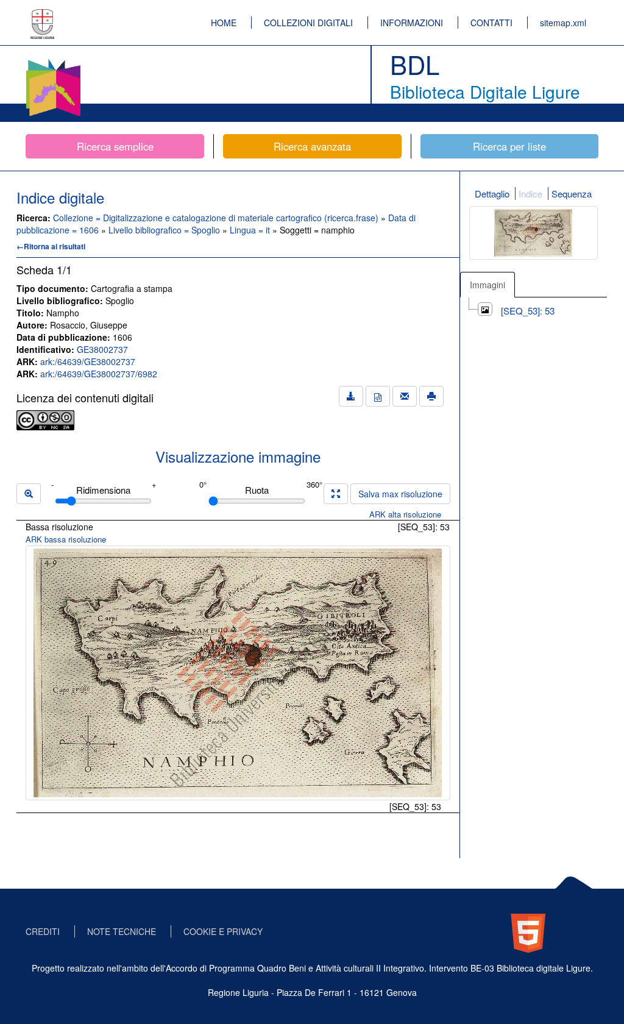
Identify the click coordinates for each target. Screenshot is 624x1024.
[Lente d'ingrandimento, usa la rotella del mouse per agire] (28, 493)
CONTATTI (491, 22)
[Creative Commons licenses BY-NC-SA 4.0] (45, 419)
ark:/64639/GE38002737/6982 (98, 374)
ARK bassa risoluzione (66, 539)
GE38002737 (102, 349)
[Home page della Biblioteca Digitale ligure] (53, 61)
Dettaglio (492, 193)
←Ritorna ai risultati (50, 246)
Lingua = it (251, 230)
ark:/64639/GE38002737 (87, 361)
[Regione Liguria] (42, 15)
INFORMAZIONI (411, 22)
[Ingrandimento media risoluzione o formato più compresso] (336, 493)
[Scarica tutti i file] (351, 396)
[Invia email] (404, 396)
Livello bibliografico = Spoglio (165, 230)
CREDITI (43, 931)
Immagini (487, 285)
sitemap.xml (563, 22)
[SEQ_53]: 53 (528, 310)
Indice (530, 193)
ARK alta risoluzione (405, 514)
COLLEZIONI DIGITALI (308, 22)
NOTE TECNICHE (121, 931)
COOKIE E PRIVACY (223, 931)
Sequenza (571, 193)
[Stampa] (431, 396)
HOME (223, 22)
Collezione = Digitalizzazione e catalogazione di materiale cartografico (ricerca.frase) (217, 218)
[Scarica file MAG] (378, 396)
